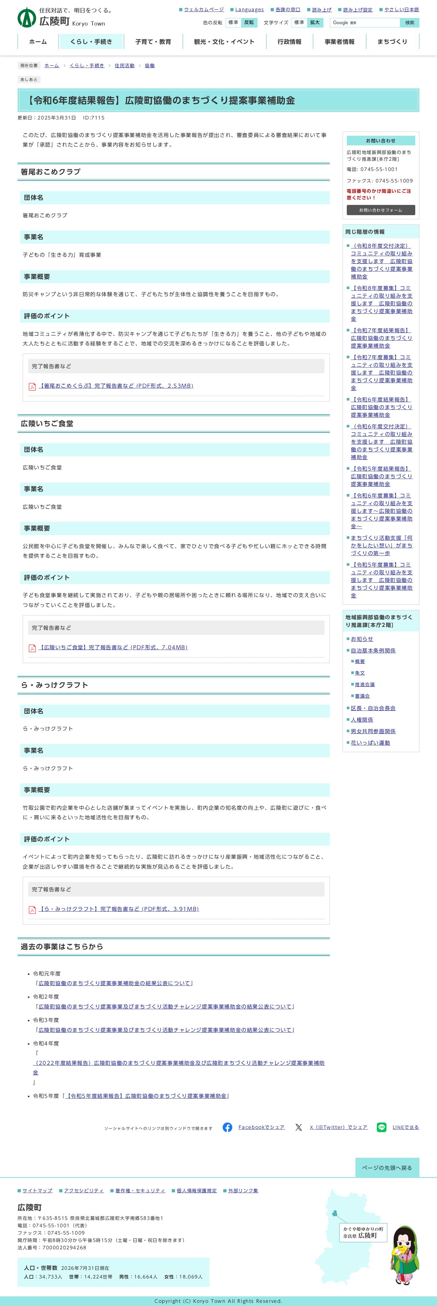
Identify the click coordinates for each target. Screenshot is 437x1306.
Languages (249, 9)
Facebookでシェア (262, 1127)
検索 (409, 22)
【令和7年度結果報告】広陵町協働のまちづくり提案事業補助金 (382, 338)
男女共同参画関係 (373, 731)
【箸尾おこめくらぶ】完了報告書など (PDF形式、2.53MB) (116, 385)
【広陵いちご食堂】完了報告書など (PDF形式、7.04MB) (113, 647)
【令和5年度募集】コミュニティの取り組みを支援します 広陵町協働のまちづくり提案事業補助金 (382, 580)
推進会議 (365, 684)
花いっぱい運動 (370, 742)
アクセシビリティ (84, 1190)
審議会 (362, 696)
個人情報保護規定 (197, 1190)
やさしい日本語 (402, 9)
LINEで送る (406, 1127)
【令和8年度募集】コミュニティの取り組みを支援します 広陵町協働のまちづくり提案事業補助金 (382, 303)
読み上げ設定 (358, 10)
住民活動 (125, 65)
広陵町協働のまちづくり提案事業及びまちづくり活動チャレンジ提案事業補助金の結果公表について (165, 1006)
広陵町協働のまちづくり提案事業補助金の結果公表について (115, 983)
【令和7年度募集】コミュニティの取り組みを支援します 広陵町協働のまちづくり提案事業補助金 (382, 373)
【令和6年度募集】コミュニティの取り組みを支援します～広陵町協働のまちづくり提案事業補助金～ (382, 511)
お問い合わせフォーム (381, 210)
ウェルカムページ (204, 9)
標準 (233, 22)
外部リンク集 (243, 1190)
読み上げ (322, 10)
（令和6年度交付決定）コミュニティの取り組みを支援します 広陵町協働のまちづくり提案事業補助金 (382, 442)
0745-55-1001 (379, 169)
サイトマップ (38, 1190)
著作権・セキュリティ (140, 1190)
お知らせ (362, 639)
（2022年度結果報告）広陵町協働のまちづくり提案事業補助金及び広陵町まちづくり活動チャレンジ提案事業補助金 (179, 1067)
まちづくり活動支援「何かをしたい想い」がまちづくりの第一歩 (382, 545)
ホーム (52, 65)
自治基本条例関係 (373, 650)
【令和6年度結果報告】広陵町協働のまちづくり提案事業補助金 (382, 407)
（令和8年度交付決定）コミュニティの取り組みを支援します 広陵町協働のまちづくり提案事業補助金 (382, 261)
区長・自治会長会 (373, 708)
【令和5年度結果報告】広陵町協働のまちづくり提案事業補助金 (146, 1096)
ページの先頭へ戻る (387, 1168)
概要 (360, 661)
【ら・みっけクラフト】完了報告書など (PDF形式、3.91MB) (118, 909)
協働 (150, 65)
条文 (360, 673)
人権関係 (362, 719)
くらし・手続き (87, 65)
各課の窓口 (288, 9)
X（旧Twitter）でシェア (339, 1127)
